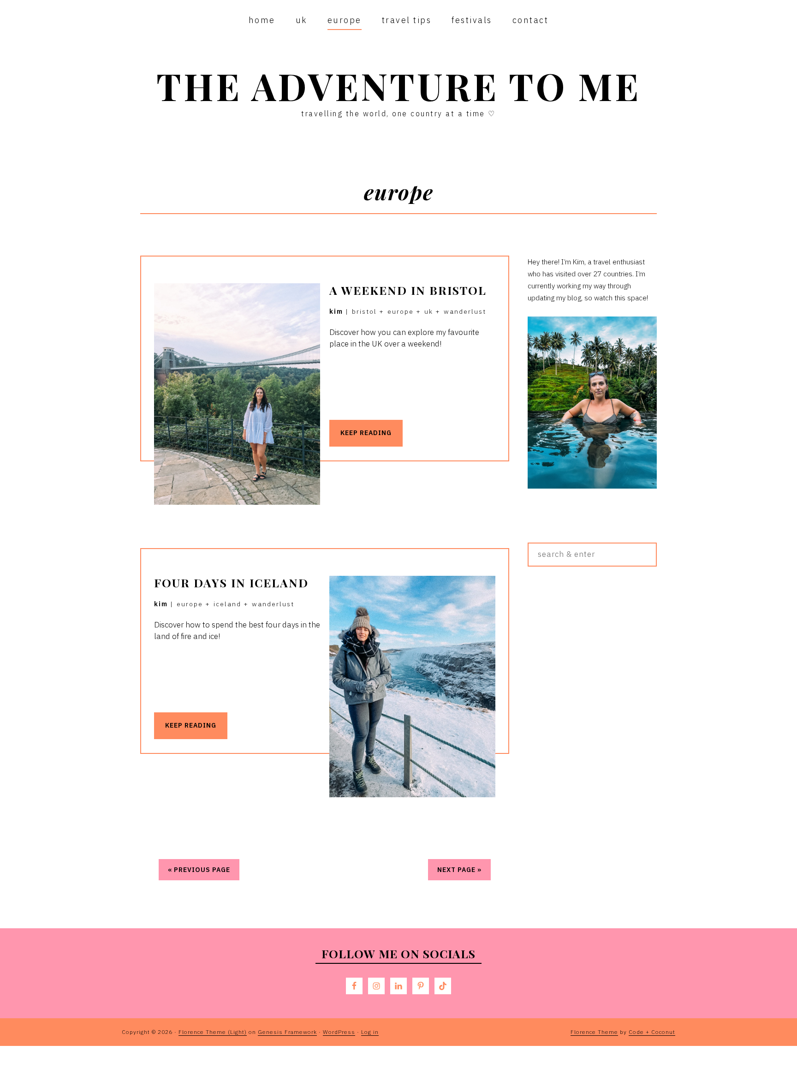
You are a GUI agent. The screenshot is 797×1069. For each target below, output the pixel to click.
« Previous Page (199, 870)
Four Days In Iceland (231, 582)
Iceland (227, 604)
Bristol (364, 311)
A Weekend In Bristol (408, 290)
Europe (400, 311)
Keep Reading (366, 433)
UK (428, 311)
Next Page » (459, 870)
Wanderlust (465, 311)
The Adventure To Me (398, 85)
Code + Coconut (652, 1031)
